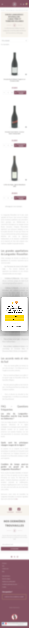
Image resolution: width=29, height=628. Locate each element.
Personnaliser (14, 323)
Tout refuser (14, 319)
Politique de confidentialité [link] (14, 326)
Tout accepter (14, 316)
